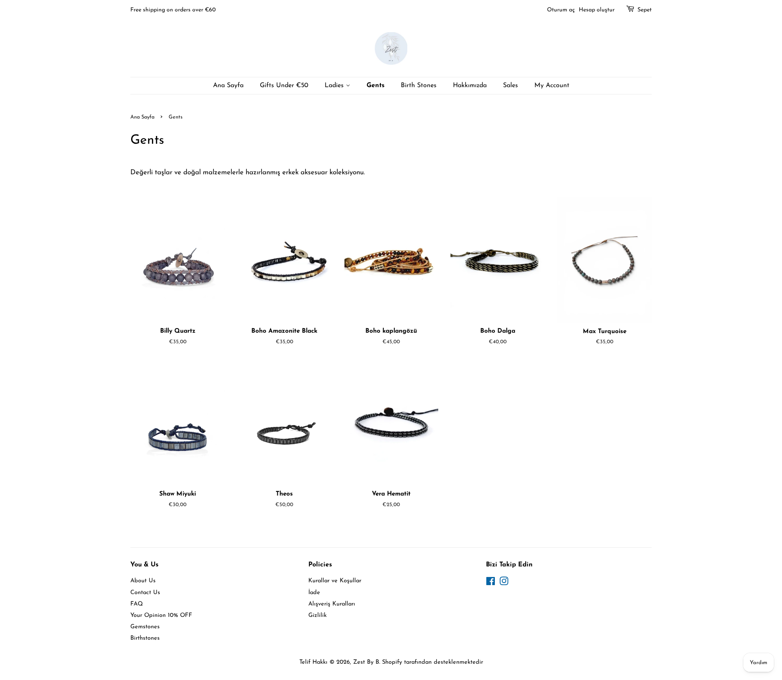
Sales (510, 85)
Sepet (644, 10)
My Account (551, 85)
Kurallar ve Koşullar (334, 581)
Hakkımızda (470, 85)
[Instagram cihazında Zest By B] (503, 583)
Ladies (335, 85)
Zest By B (366, 662)
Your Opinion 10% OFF (161, 615)
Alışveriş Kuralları (331, 604)
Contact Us (145, 593)
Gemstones (145, 627)
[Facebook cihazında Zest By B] (490, 583)
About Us (143, 581)
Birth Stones (419, 85)
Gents (375, 85)
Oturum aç (561, 10)
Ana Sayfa (228, 85)
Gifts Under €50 (284, 85)
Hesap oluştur (597, 10)
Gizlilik (317, 615)
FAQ (136, 604)
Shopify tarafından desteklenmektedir (432, 662)
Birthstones (145, 638)
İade (314, 593)
